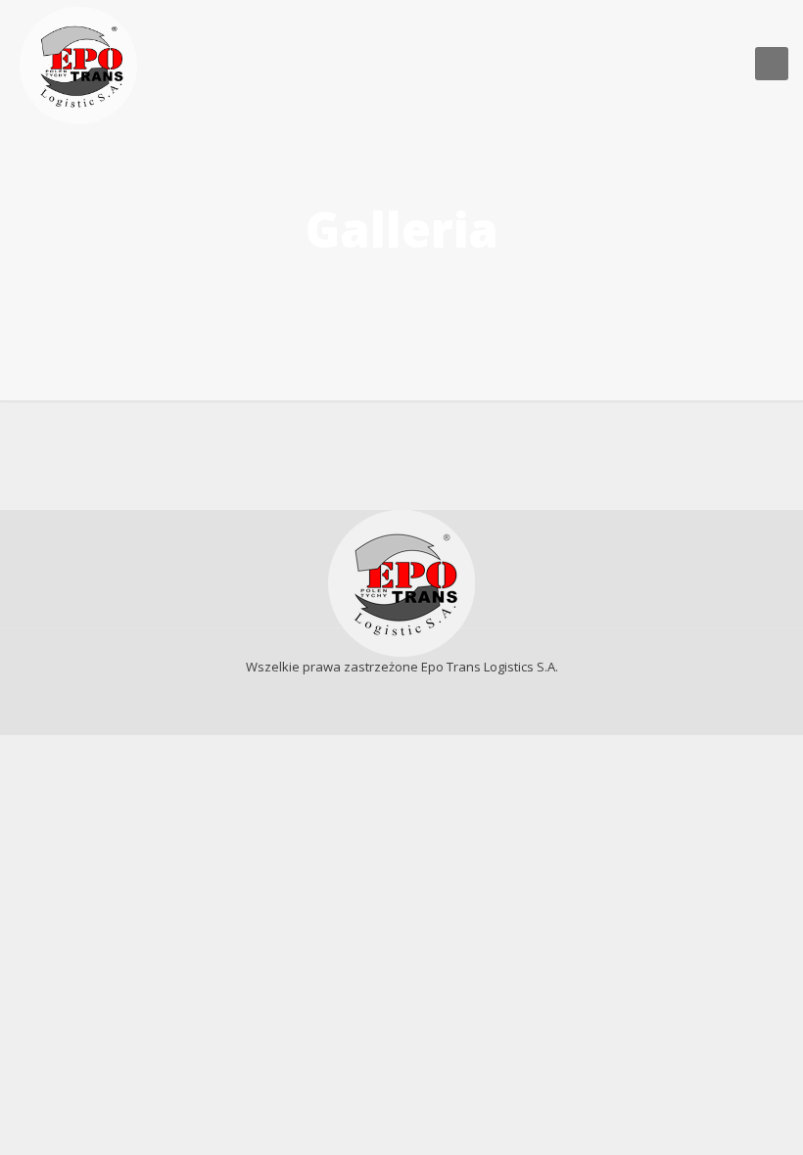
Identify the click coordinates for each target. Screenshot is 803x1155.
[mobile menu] (771, 63)
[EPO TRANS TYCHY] (78, 63)
